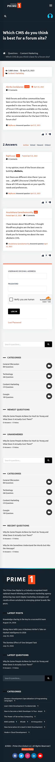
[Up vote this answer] (43, 202)
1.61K (27, 87)
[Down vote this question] (50, 134)
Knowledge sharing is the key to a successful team (24, 619)
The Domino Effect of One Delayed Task (20, 642)
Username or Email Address (22, 271)
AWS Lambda (10, 721)
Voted (32, 145)
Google (6, 394)
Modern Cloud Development (16, 732)
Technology (8, 374)
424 (35, 212)
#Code (24, 721)
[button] (49, 16)
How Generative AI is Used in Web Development (24, 727)
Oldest (48, 145)
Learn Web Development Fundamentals (21, 706)
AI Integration (38, 721)
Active (26, 145)
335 (18, 156)
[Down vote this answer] (50, 202)
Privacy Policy (28, 749)
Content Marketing (29, 53)
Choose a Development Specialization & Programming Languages (25, 699)
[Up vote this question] (43, 134)
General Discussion (11, 364)
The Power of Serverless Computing (19, 716)
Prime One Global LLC (21, 746)
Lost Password (14, 322)
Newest (40, 145)
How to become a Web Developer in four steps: (24, 711)
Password (13, 283)
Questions (13, 53)
